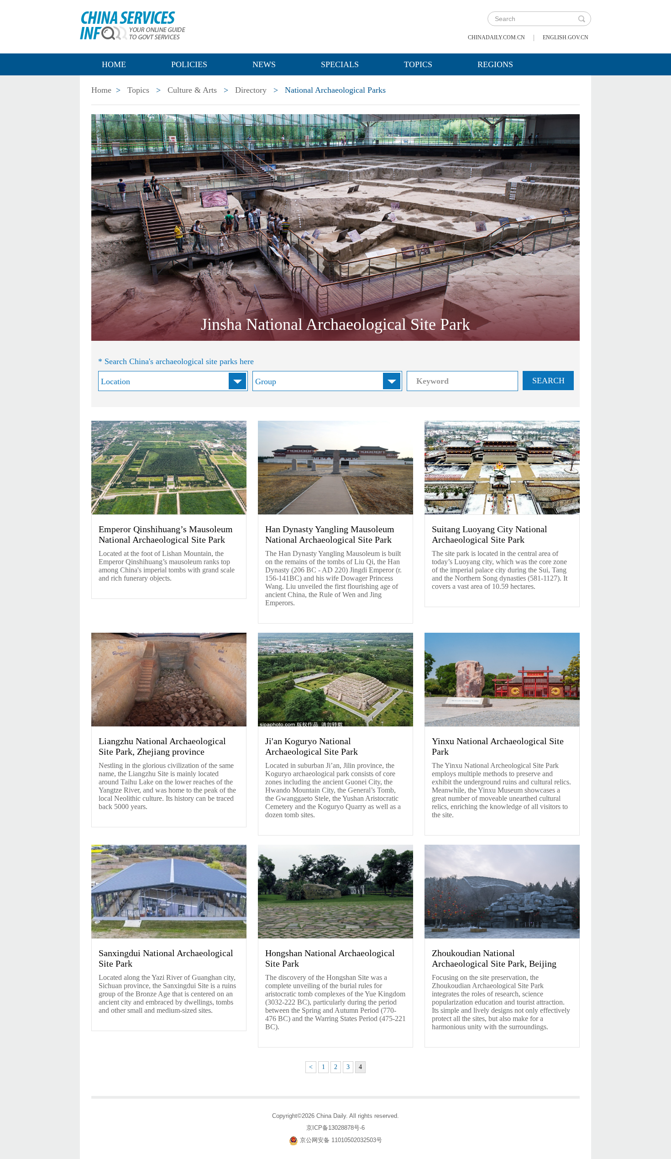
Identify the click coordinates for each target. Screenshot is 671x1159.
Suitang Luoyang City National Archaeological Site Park (489, 534)
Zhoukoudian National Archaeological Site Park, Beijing (494, 958)
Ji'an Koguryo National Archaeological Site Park (311, 746)
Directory (251, 90)
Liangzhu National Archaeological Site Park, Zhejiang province (162, 746)
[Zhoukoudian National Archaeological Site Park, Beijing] (502, 891)
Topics (418, 64)
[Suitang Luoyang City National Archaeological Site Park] (502, 467)
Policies (189, 64)
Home (114, 64)
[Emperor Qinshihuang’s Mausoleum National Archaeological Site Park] (168, 467)
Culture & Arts (192, 90)
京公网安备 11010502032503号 (341, 1140)
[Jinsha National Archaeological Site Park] (335, 227)
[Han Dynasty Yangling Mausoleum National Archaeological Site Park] (335, 467)
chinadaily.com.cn (496, 37)
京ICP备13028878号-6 (335, 1127)
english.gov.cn (565, 37)
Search (548, 380)
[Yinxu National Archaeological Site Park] (502, 679)
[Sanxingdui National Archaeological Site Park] (168, 891)
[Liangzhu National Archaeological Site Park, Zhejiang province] (168, 679)
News (264, 64)
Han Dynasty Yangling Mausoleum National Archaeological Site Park (329, 534)
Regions (495, 64)
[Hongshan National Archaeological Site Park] (335, 891)
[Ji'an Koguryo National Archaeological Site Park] (335, 679)
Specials (340, 64)
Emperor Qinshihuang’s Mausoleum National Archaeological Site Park (166, 534)
